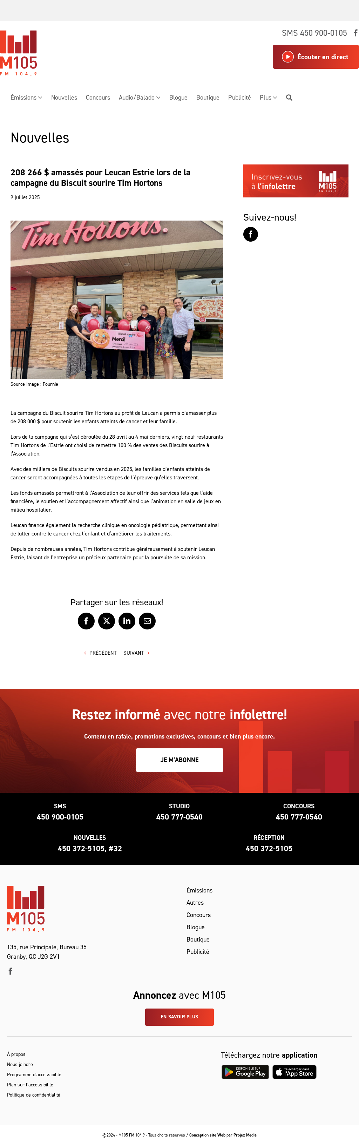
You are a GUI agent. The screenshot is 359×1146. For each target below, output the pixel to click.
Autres (195, 902)
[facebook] (10, 971)
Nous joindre (20, 1064)
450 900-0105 (60, 817)
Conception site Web (207, 1135)
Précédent (103, 652)
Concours (199, 915)
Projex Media (245, 1135)
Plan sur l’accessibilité (30, 1084)
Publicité (198, 952)
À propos (16, 1054)
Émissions (199, 890)
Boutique (198, 939)
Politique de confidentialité (33, 1095)
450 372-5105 (269, 848)
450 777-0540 (179, 817)
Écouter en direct (322, 56)
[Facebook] (250, 234)
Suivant (133, 652)
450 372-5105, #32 (90, 848)
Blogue (196, 927)
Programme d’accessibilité (34, 1074)
